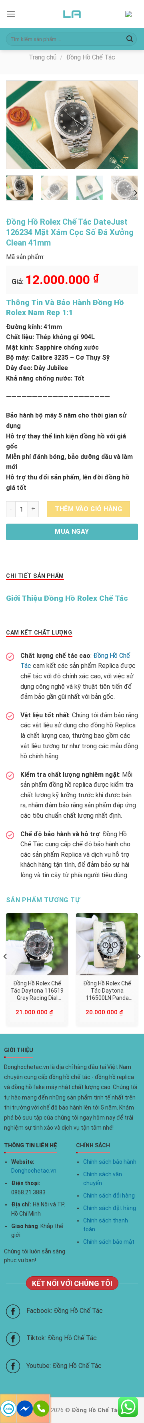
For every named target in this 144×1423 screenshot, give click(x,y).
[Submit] (129, 39)
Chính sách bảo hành (109, 1162)
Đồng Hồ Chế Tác (90, 57)
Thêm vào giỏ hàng (88, 509)
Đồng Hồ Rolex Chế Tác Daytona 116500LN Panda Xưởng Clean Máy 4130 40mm (107, 990)
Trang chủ (42, 57)
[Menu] (11, 14)
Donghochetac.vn (33, 1170)
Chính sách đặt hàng (109, 1208)
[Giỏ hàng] (131, 14)
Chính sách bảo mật (108, 1242)
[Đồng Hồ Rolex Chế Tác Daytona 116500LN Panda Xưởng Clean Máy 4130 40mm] (107, 944)
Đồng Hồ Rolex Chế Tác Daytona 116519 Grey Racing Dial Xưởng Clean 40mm (37, 990)
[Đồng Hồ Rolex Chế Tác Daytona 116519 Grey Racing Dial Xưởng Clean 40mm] (37, 944)
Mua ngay (72, 531)
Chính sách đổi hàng (109, 1195)
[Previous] (19, 124)
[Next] (125, 124)
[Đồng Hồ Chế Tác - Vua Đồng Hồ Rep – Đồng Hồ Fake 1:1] (72, 14)
